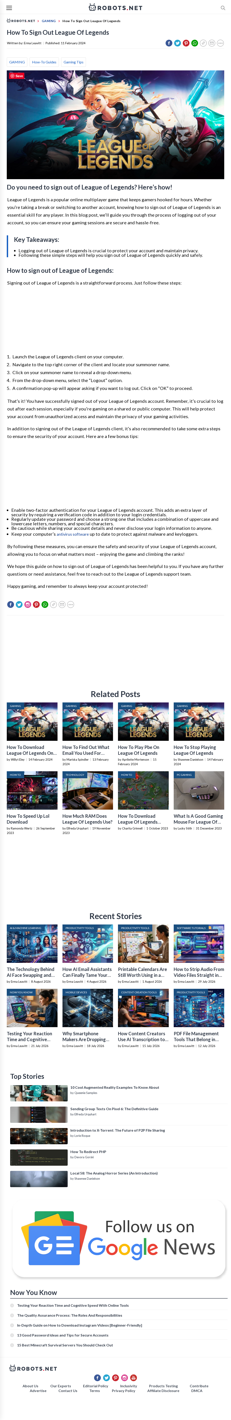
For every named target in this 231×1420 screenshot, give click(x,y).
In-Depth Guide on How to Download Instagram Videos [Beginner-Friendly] (79, 1325)
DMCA (196, 1390)
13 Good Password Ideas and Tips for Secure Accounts (63, 1335)
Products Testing (163, 1386)
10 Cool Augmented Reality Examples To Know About (114, 1087)
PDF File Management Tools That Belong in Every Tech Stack (196, 1039)
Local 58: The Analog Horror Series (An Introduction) (114, 1173)
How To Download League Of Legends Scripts (137, 821)
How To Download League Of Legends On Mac (30, 753)
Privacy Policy (123, 1390)
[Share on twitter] (177, 43)
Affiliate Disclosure (163, 1390)
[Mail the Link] (211, 43)
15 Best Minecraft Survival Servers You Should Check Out (65, 1345)
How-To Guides (44, 62)
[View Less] (220, 43)
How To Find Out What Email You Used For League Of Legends (85, 753)
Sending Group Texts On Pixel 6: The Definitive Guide (114, 1109)
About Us (30, 1386)
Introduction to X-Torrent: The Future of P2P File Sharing (117, 1130)
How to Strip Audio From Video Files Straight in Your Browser (199, 975)
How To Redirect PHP (88, 1151)
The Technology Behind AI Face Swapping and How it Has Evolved (30, 975)
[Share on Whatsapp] (194, 43)
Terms (94, 1390)
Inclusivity (128, 1386)
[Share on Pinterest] (186, 43)
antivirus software (73, 534)
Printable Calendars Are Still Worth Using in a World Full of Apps (142, 975)
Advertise (38, 1390)
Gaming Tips (73, 62)
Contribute (199, 1386)
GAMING (17, 62)
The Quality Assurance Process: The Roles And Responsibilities (69, 1315)
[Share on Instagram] (27, 604)
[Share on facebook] (169, 43)
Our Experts (60, 1386)
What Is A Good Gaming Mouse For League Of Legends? (198, 821)
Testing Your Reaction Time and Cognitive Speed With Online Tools (32, 1039)
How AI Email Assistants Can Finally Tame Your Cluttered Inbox (87, 975)
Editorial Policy (95, 1386)
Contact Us (67, 1390)
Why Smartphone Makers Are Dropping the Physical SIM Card (84, 1039)
